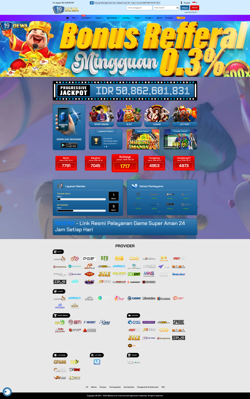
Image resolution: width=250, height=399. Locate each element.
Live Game (85, 18)
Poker (137, 18)
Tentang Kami (115, 387)
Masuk (185, 8)
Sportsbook (112, 18)
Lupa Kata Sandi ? (190, 12)
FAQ (163, 387)
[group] (180, 139)
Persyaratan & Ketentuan (147, 387)
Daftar (195, 7)
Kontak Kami (129, 387)
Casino (98, 18)
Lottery (125, 18)
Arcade (148, 18)
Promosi (169, 18)
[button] (247, 49)
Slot (74, 18)
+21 (86, 387)
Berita (159, 18)
